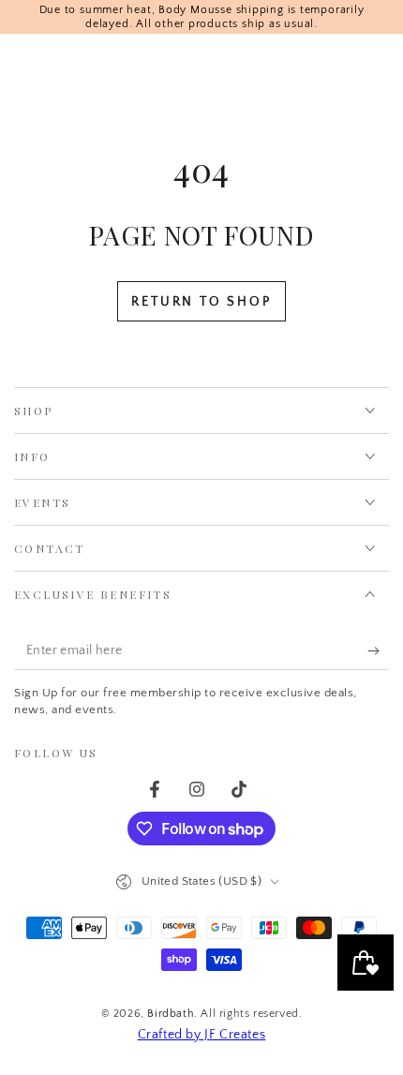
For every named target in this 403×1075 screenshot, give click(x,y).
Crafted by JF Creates (202, 1034)
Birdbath (170, 1014)
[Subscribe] (378, 651)
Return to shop (201, 301)
